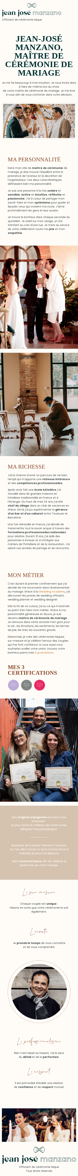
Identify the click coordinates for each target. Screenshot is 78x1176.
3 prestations (44, 653)
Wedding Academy (52, 591)
